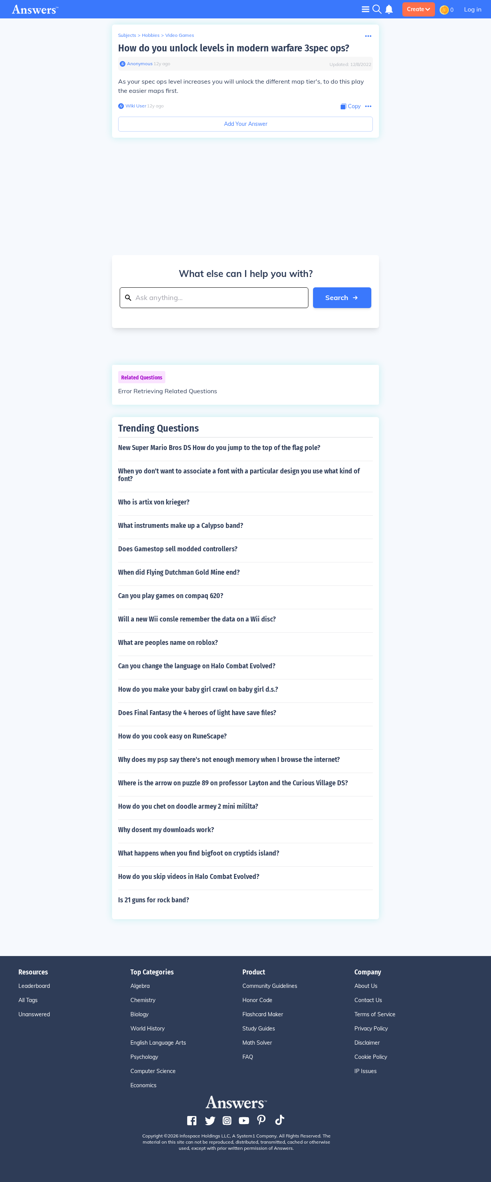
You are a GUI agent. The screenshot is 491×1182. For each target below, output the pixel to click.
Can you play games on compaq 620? (170, 596)
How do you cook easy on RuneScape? (172, 736)
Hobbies (151, 35)
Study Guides (258, 1028)
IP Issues (365, 1071)
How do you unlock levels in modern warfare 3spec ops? (233, 48)
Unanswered (34, 1014)
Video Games (179, 35)
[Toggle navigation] (365, 9)
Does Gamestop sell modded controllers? (177, 549)
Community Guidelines (269, 986)
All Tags (28, 1000)
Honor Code (257, 1000)
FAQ (247, 1056)
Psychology (144, 1056)
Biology (139, 1014)
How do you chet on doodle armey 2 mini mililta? (188, 806)
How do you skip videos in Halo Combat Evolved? (188, 876)
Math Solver (257, 1042)
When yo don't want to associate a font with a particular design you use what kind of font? (239, 475)
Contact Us (368, 1000)
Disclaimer (367, 1042)
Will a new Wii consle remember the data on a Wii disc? (197, 619)
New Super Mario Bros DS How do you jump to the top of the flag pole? (219, 447)
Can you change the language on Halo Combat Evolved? (196, 666)
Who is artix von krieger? (153, 502)
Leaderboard (34, 986)
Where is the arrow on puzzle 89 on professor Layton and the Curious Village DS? (233, 783)
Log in (472, 9)
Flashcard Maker (262, 1014)
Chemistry (142, 1000)
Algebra (140, 986)
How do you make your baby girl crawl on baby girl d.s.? (198, 689)
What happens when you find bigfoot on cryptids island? (198, 853)
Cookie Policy (370, 1056)
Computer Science (153, 1071)
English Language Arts (158, 1042)
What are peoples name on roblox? (168, 642)
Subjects (127, 35)
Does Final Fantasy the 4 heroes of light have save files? (197, 713)
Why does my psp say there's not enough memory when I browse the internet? (229, 759)
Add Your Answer (245, 123)
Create (415, 9)
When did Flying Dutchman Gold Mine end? (179, 572)
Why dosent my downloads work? (166, 830)
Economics (143, 1085)
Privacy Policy (371, 1028)
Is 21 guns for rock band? (153, 900)
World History (147, 1028)
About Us (365, 986)
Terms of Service (374, 1014)
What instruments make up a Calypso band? (180, 525)
